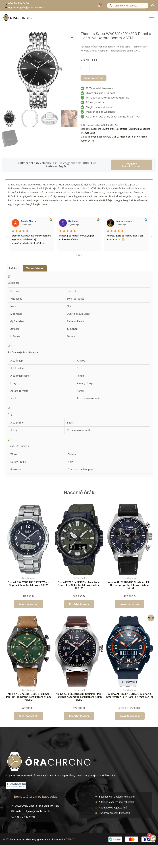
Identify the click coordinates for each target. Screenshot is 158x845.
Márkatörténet (35, 268)
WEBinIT (69, 839)
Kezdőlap (85, 46)
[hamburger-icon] (151, 17)
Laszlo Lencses (76, 220)
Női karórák (121, 128)
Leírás (13, 268)
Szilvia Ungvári (123, 220)
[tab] (13, 268)
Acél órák (97, 128)
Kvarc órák (108, 128)
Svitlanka (26, 220)
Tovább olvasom (130, 716)
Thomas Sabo (122, 46)
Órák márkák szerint (102, 46)
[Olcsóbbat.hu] (16, 784)
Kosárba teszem (93, 78)
